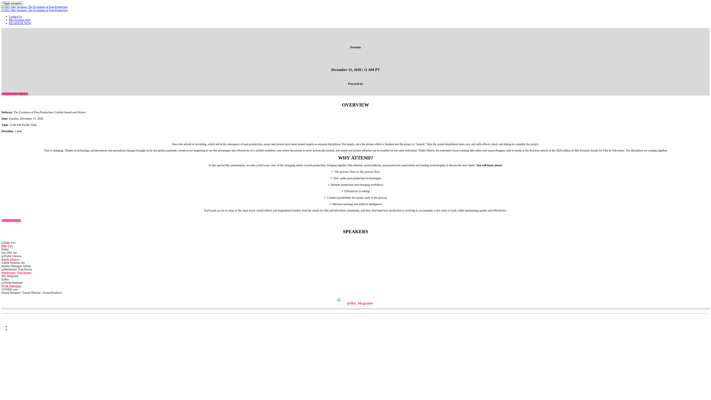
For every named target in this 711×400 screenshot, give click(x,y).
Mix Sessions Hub (19, 19)
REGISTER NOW (20, 23)
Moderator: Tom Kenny (16, 272)
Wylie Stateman (11, 286)
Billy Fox (7, 246)
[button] (14, 94)
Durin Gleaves (10, 259)
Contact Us (15, 16)
